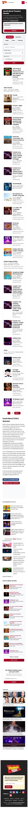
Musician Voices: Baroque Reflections (18, 385)
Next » (17, 413)
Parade (15, 95)
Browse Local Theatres (11, 483)
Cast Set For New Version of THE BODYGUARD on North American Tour (12, 719)
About (11, 798)
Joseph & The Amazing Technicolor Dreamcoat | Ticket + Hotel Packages (17, 306)
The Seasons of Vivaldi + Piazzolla (18, 194)
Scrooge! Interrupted (16, 370)
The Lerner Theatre (17, 161)
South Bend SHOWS (10, 581)
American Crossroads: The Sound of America (18, 138)
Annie (5, 350)
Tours (13, 40)
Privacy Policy (18, 804)
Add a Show (14, 660)
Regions (15, 800)
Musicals (18, 37)
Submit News (8, 800)
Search (6, 44)
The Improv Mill (16, 374)
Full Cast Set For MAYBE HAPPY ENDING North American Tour (13, 704)
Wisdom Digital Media (18, 802)
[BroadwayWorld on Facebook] (10, 792)
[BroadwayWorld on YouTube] (10, 795)
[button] (23, 2)
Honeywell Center (17, 253)
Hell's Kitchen (8, 88)
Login (19, 2)
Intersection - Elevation (16, 99)
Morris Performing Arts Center (16, 109)
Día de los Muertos (16, 224)
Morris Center (20, 79)
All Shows (10, 37)
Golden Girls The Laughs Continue (18, 250)
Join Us (22, 798)
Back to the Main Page (11, 479)
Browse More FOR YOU (13, 539)
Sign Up (14, 30)
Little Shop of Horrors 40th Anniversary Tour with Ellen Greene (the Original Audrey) (18, 73)
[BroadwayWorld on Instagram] (14, 792)
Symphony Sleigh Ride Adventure (18, 273)
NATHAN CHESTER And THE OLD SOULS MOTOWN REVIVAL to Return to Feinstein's (13, 748)
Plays (7, 40)
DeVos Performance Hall (11, 90)
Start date (7, 50)
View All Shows (14, 657)
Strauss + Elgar (17, 105)
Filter (14, 63)
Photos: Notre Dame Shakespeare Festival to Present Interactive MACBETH (13, 733)
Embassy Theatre (17, 240)
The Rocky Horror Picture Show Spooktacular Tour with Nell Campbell (18, 121)
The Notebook (17, 183)
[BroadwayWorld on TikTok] (20, 792)
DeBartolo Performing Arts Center (17, 199)
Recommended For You (9, 502)
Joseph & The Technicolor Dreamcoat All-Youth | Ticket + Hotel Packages (18, 289)
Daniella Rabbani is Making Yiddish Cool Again (18, 545)
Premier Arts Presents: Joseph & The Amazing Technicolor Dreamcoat (18, 324)
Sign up (14, 682)
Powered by (6, 20)
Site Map (20, 800)
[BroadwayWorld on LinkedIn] (17, 792)
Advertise (6, 798)
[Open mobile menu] (26, 2)
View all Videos (7, 576)
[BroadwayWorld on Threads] (23, 792)
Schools (20, 40)
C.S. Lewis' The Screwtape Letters (17, 209)
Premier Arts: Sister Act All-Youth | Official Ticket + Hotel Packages (17, 155)
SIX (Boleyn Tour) (18, 237)
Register (15, 2)
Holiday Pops (17, 338)
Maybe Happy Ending (10, 261)
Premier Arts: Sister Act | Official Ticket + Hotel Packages (18, 170)
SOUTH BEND (11, 2)
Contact (17, 798)
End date (6, 56)
